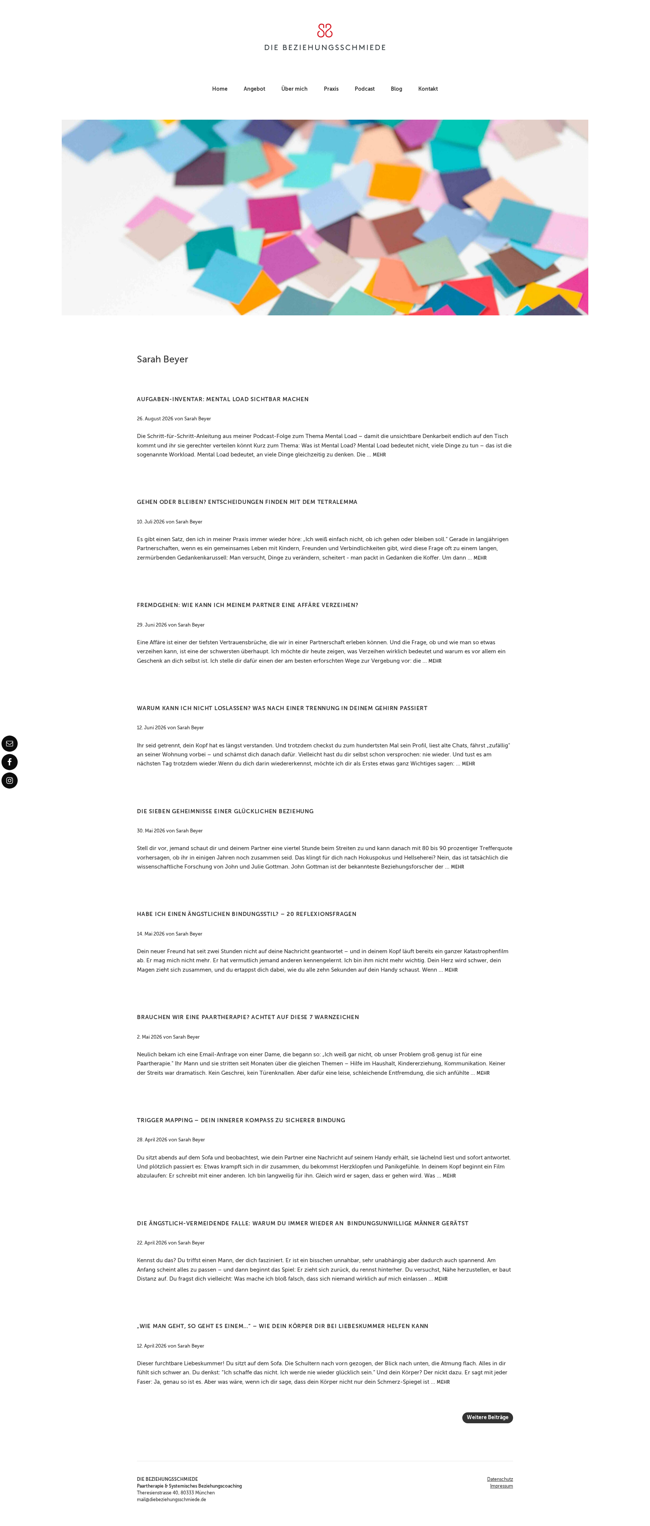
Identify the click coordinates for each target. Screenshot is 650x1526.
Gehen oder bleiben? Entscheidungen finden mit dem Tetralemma (247, 502)
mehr (379, 455)
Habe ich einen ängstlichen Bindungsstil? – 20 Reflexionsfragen (247, 914)
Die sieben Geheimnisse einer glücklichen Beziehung (225, 811)
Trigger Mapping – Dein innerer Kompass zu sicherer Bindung (241, 1120)
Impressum (501, 1486)
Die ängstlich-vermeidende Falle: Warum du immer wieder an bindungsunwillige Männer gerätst (302, 1223)
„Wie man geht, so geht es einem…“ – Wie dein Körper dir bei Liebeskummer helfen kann (282, 1326)
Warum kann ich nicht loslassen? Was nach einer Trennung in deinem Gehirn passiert (282, 708)
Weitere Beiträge (488, 1417)
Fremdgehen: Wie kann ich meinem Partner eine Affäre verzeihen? (247, 605)
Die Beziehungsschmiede (325, 36)
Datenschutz (500, 1479)
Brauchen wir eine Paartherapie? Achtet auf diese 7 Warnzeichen (248, 1017)
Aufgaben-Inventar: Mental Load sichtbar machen (223, 399)
